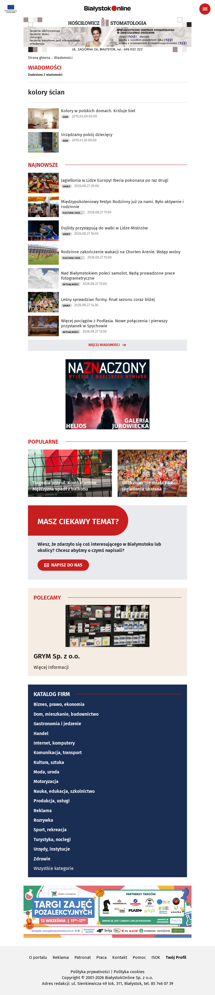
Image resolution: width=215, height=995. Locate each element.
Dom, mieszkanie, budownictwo (66, 714)
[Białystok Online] (107, 9)
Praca (101, 957)
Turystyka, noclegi (52, 839)
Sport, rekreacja (50, 829)
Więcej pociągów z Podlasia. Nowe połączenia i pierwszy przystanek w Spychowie (114, 323)
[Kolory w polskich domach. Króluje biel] (43, 118)
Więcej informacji (51, 667)
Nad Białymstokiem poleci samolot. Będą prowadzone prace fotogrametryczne (118, 276)
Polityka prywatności (90, 971)
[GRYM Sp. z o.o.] (107, 626)
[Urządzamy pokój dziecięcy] (43, 142)
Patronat (82, 957)
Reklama (43, 810)
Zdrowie (42, 859)
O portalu (38, 957)
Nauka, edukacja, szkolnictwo (64, 791)
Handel (41, 733)
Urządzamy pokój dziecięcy (86, 134)
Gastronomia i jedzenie (57, 723)
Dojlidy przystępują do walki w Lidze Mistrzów (104, 228)
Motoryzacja (46, 781)
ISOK (155, 957)
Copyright (71, 977)
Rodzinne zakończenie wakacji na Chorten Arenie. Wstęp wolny (120, 251)
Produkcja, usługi (52, 800)
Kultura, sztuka (49, 762)
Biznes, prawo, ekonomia (59, 704)
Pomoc (139, 957)
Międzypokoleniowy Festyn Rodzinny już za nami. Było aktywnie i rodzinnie (122, 204)
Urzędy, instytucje (52, 849)
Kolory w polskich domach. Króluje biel (98, 110)
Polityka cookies (129, 971)
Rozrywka (43, 820)
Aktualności (71, 284)
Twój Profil (176, 957)
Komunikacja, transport (58, 752)
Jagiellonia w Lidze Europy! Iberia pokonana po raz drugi (114, 180)
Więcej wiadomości (104, 345)
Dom (65, 117)
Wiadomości (63, 58)
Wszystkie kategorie (54, 868)
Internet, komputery (54, 743)
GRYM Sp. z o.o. (57, 656)
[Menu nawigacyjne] (205, 9)
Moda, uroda (46, 772)
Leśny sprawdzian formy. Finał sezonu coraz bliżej (108, 299)
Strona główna (39, 58)
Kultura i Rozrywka (74, 212)
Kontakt (119, 957)
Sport (66, 186)
